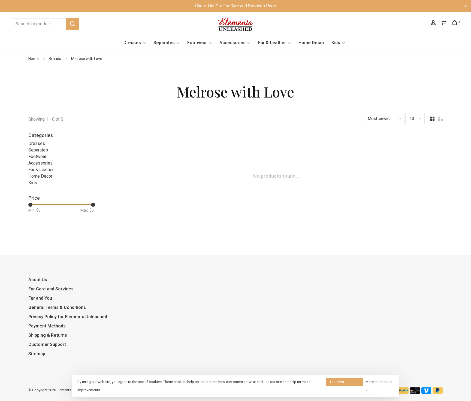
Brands (55, 58)
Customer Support (47, 344)
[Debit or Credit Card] (415, 392)
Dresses (132, 42)
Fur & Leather (272, 42)
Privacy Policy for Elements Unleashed (67, 316)
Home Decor (311, 42)
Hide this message (337, 383)
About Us (37, 279)
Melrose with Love (86, 58)
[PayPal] (403, 392)
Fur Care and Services (51, 288)
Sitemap (36, 353)
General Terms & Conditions (57, 307)
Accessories (232, 42)
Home (33, 58)
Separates (164, 42)
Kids (335, 42)
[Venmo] (426, 392)
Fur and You (40, 298)
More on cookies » (379, 386)
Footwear (197, 42)
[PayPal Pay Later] (438, 392)
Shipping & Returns (47, 335)
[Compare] (445, 23)
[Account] (434, 23)
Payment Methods (47, 326)
